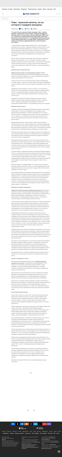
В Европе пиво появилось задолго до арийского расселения (26, 190)
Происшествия (25, 431)
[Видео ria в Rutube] (31, 424)
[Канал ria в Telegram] (35, 424)
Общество (9, 431)
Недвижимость (45, 431)
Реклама (12, 433)
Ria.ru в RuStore (43, 433)
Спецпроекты (6, 433)
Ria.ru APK (50, 433)
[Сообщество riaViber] (49, 424)
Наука (34, 431)
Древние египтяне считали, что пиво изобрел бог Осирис (25, 72)
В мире (19, 431)
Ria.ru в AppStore (35, 433)
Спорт (31, 431)
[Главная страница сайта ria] (31, 14)
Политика (4, 431)
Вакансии (4, 439)
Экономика (14, 431)
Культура (39, 431)
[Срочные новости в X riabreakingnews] (44, 424)
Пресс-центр (28, 433)
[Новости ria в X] (40, 424)
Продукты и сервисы (19, 433)
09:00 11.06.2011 (5, 18)
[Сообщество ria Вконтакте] (22, 424)
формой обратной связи (46, 448)
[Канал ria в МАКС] (13, 424)
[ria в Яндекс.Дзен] (17, 424)
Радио (59, 431)
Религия (51, 431)
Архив (58, 433)
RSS (54, 433)
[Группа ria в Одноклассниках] (26, 424)
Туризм (55, 431)
